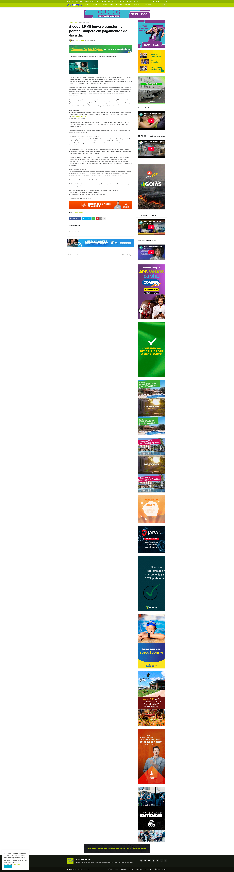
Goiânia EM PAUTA (83, 22)
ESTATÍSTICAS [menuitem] (108, 5)
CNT (81, 1)
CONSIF (98, 1)
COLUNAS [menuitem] (148, 5)
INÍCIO (110, 869)
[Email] (100, 218)
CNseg (92, 1)
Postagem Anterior (73, 255)
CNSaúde (86, 1)
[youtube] (158, 1)
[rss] (166, 1)
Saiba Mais (16, 864)
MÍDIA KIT (157, 869)
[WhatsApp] (93, 218)
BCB (124, 1)
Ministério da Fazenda (132, 1)
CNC (72, 1)
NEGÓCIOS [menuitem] (96, 5)
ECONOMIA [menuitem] (137, 5)
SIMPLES (110, 1)
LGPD (131, 869)
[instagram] (156, 1)
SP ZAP (164, 869)
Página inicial (73, 22)
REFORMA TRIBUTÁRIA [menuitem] (123, 5)
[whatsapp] (161, 1)
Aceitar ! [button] (7, 867)
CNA (68, 1)
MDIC (119, 1)
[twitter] (153, 1)
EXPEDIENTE (139, 869)
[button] (160, 5)
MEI (115, 1)
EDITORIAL (148, 869)
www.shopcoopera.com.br (78, 116)
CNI (77, 1)
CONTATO (124, 869)
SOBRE (116, 869)
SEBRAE (104, 1)
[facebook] (141, 860)
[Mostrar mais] (104, 218)
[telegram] (163, 1)
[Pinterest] (97, 218)
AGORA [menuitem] (87, 5)
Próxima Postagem (127, 255)
